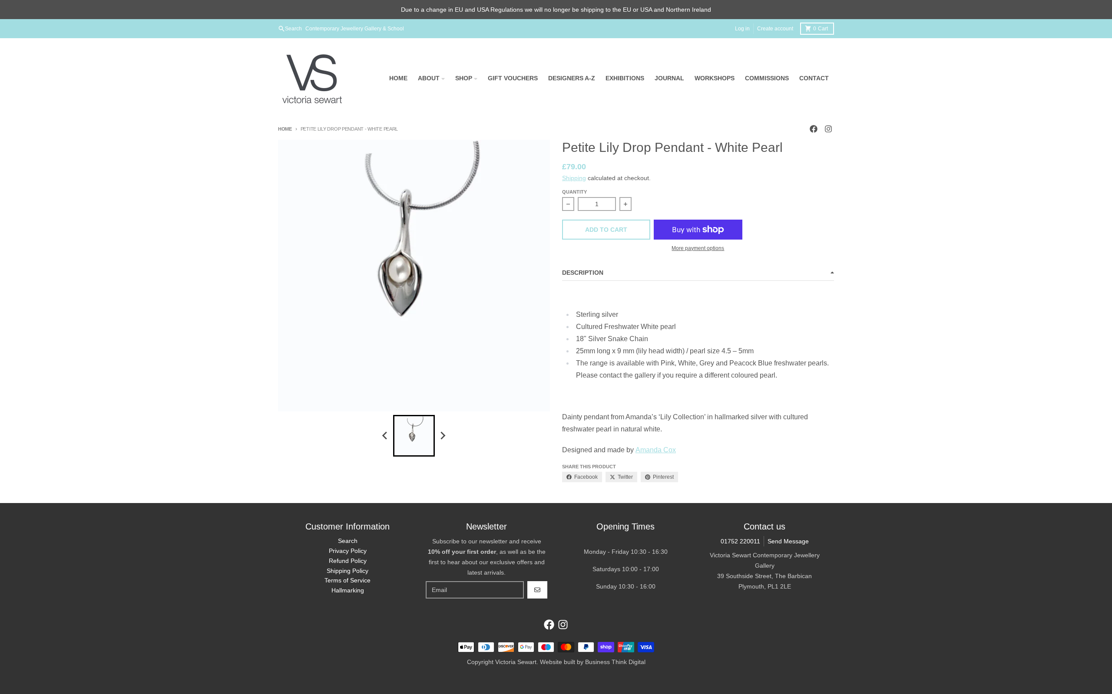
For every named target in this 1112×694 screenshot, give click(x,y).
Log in (742, 29)
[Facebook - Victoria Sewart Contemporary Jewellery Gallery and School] (813, 129)
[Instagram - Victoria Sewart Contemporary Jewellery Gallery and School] (828, 129)
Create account (775, 29)
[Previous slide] (385, 435)
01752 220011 (740, 541)
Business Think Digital (615, 661)
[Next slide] (443, 435)
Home (285, 129)
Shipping (574, 177)
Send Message (788, 541)
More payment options (698, 248)
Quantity (574, 191)
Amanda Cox (655, 450)
